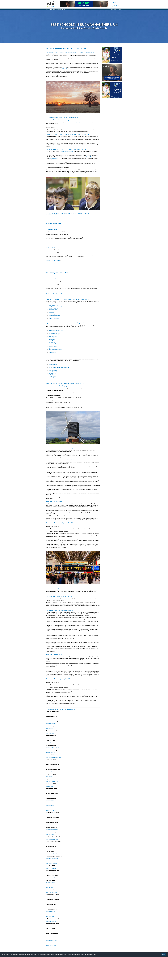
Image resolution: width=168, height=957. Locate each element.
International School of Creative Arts (56, 306)
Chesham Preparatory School (54, 333)
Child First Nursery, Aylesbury (54, 334)
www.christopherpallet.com (51, 810)
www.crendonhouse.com (51, 815)
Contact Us (120, 9)
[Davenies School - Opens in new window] (112, 47)
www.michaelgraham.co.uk (51, 767)
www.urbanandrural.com (50, 911)
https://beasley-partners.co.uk (52, 844)
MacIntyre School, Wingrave (54, 368)
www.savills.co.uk (49, 887)
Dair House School (52, 337)
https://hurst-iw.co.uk (50, 805)
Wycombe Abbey (52, 317)
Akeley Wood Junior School (54, 305)
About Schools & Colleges (54, 9)
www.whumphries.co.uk (50, 935)
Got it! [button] (163, 954)
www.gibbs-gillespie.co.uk (51, 873)
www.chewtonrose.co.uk (51, 820)
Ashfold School (51, 329)
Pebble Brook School (53, 370)
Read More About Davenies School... (53, 260)
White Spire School (52, 377)
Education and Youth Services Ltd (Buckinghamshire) (59, 367)
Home (47, 9)
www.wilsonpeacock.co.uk (51, 897)
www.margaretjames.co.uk (51, 771)
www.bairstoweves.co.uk (51, 945)
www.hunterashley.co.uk (50, 926)
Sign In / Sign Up (114, 9)
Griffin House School (53, 345)
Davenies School (50, 247)
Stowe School (51, 312)
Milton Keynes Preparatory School (55, 349)
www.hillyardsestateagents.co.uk (52, 848)
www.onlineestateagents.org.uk (52, 940)
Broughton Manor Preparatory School (56, 330)
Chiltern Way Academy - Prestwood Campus (57, 366)
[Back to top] (165, 950)
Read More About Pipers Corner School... (54, 293)
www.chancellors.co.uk (50, 877)
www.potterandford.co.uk (51, 868)
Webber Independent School (54, 315)
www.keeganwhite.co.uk (50, 713)
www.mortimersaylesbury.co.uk (52, 829)
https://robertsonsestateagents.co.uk (53, 757)
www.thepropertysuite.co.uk (51, 892)
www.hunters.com (49, 738)
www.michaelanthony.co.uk (51, 723)
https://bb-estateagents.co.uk (52, 858)
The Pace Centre (52, 374)
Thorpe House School (53, 319)
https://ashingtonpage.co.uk (51, 863)
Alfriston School (52, 363)
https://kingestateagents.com (52, 781)
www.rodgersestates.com (51, 800)
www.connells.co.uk (50, 742)
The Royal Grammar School (54, 318)
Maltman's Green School (53, 308)
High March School (52, 348)
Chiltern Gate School (53, 364)
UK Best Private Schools (64, 9)
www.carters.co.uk (49, 728)
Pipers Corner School (52, 279)
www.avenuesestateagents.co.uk (52, 747)
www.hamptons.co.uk (50, 733)
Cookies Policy (92, 954)
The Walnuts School (52, 376)
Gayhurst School (52, 342)
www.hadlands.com (49, 791)
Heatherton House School (54, 346)
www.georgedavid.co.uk (50, 718)
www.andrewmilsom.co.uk (51, 921)
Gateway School (52, 340)
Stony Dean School (52, 373)
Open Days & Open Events (84, 126)
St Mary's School (52, 311)
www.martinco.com (49, 795)
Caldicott (50, 331)
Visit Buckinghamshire (65, 68)
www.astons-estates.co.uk (51, 906)
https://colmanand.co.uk (50, 834)
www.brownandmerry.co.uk (51, 752)
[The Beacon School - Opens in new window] (112, 65)
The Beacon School (51, 229)
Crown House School (53, 336)
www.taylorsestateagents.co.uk (52, 762)
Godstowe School (52, 343)
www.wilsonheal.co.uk (50, 824)
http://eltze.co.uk (49, 930)
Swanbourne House (52, 351)
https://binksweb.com (50, 882)
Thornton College (52, 314)
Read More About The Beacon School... (53, 241)
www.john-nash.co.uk (50, 916)
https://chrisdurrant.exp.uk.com (52, 839)
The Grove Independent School (55, 354)
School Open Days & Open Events (72, 120)
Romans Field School (53, 371)
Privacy (86, 954)
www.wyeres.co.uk (49, 786)
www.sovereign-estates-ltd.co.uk (52, 853)
